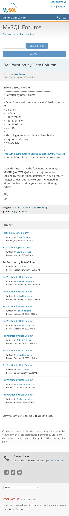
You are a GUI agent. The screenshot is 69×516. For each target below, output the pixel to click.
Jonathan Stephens (25, 281)
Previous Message (21, 207)
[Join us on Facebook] (6, 474)
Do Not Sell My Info (21, 505)
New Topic (35, 54)
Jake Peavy (22, 266)
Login (52, 6)
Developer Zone (14, 17)
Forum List (9, 34)
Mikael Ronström (24, 296)
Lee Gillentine (23, 369)
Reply (14, 211)
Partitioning (27, 34)
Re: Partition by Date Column (18, 277)
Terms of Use (40, 505)
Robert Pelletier (24, 310)
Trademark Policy (57, 505)
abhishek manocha (25, 384)
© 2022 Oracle (28, 499)
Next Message (41, 207)
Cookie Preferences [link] (15, 509)
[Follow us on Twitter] (13, 474)
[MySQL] (10, 7)
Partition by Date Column (16, 232)
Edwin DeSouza (24, 237)
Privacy (7, 505)
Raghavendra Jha (24, 399)
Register (62, 6)
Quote (24, 211)
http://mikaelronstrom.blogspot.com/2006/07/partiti (34, 153)
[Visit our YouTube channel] (19, 474)
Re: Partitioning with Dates (16, 247)
